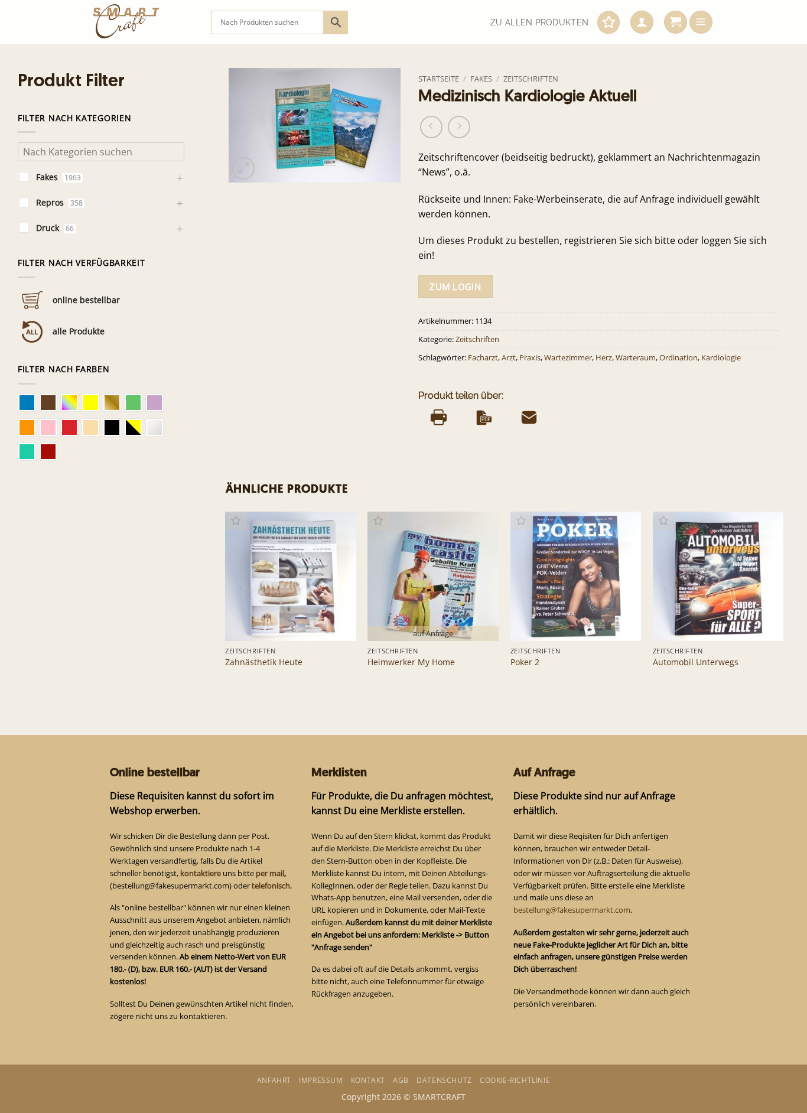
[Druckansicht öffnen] (438, 417)
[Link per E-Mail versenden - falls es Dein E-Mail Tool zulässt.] (529, 417)
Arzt (509, 358)
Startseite (438, 78)
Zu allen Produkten (539, 22)
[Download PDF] (484, 417)
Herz (604, 358)
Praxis (530, 358)
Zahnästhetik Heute (263, 662)
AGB (401, 1080)
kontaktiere (200, 873)
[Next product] (431, 127)
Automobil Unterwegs (695, 662)
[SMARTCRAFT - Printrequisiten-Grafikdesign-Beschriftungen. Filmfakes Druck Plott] (143, 22)
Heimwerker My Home (411, 662)
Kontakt (368, 1080)
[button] (641, 22)
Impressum (321, 1080)
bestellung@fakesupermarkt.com (571, 909)
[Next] (783, 601)
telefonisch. (272, 885)
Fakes (481, 78)
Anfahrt (274, 1080)
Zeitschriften (530, 78)
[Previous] (226, 601)
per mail (270, 873)
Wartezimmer (568, 358)
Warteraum (636, 358)
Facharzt (483, 358)
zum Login (455, 286)
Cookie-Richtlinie (515, 1080)
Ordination (678, 358)
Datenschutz (444, 1080)
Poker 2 (524, 662)
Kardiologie (721, 358)
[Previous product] (459, 127)
